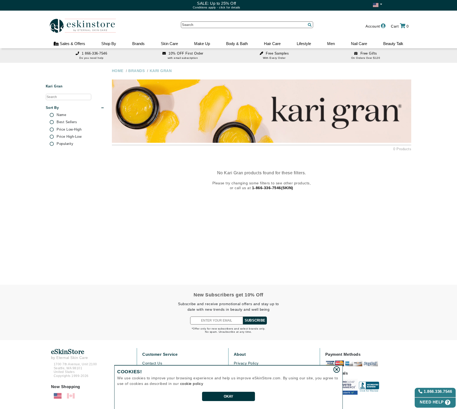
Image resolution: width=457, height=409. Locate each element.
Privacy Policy (246, 363)
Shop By (108, 43)
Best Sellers (67, 122)
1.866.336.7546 (437, 391)
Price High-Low (69, 137)
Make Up (202, 43)
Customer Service (159, 354)
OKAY (229, 396)
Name (61, 115)
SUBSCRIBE (255, 320)
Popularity (65, 144)
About (240, 354)
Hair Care (272, 43)
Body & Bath (237, 43)
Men (331, 43)
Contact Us (152, 363)
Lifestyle (304, 43)
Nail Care (359, 43)
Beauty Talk (393, 43)
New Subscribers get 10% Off (228, 294)
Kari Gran (54, 86)
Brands (138, 43)
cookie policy (191, 383)
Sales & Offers (72, 43)
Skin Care (169, 43)
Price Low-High (69, 129)
